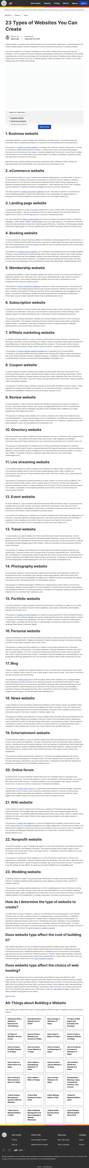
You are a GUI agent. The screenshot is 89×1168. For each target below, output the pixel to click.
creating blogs (23, 679)
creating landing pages (30, 219)
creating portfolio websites (27, 615)
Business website (17, 118)
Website (17, 15)
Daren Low (15, 39)
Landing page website (19, 124)
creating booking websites (27, 252)
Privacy (81, 1144)
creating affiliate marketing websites (31, 351)
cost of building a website (43, 958)
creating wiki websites (25, 823)
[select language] (11, 3)
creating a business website (27, 147)
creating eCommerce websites (32, 192)
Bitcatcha (8, 15)
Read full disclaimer (49, 1159)
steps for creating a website (44, 928)
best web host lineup (61, 989)
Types (26, 15)
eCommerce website (18, 121)
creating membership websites (28, 286)
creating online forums (25, 788)
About (81, 1140)
